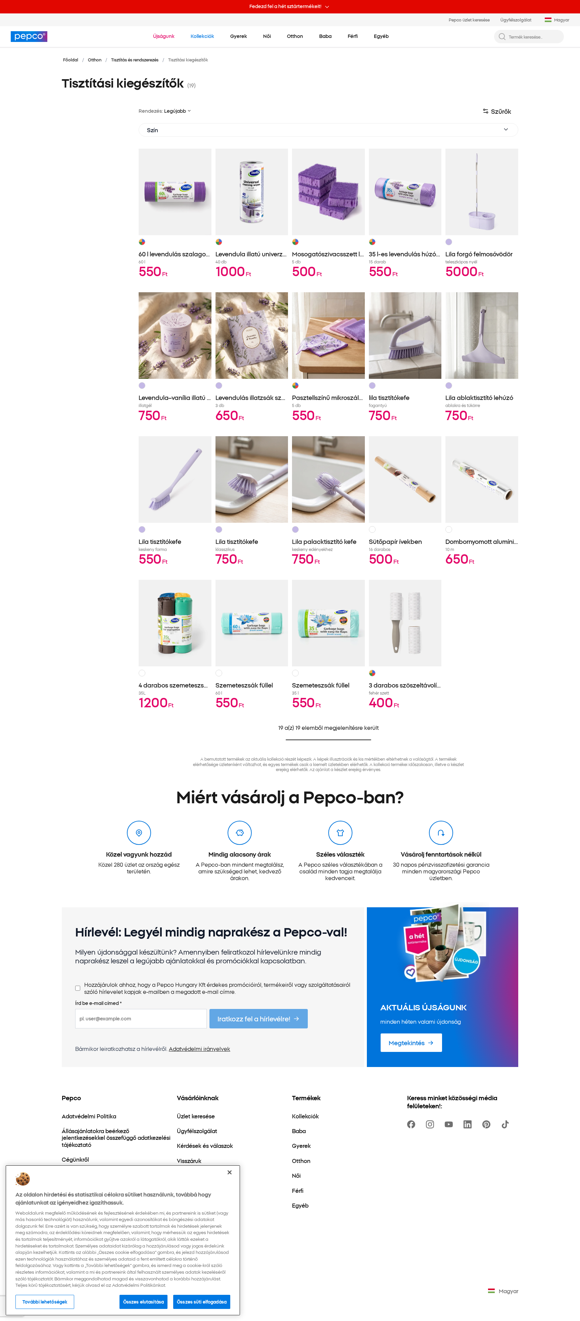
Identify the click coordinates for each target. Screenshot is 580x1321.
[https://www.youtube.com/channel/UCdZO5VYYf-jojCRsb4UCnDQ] (450, 1124)
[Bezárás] (229, 1172)
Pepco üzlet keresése (469, 19)
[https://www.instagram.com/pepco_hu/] (431, 1124)
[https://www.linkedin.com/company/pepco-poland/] (469, 1124)
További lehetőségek (44, 1302)
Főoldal (70, 59)
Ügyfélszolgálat (515, 19)
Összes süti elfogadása (202, 1302)
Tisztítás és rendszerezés (134, 59)
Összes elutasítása (143, 1302)
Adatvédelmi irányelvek (199, 1048)
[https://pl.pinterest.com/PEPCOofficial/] (487, 1124)
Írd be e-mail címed (98, 1003)
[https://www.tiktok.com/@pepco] (506, 1124)
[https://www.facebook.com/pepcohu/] (412, 1124)
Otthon (94, 59)
